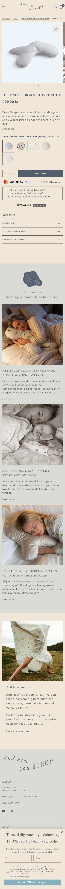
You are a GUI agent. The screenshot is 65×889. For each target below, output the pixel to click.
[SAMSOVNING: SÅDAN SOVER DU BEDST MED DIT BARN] (32, 434)
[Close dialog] (62, 832)
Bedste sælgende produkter (35, 18)
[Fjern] (5, 173)
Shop (15, 18)
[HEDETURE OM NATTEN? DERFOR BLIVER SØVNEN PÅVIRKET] (32, 334)
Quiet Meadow (33, 146)
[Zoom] (56, 29)
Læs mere (8, 128)
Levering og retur (13, 239)
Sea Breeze (8, 146)
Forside (6, 18)
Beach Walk (46, 146)
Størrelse (8, 215)
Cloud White (8, 158)
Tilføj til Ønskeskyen (52, 182)
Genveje (7, 827)
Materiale (8, 223)
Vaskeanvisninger (13, 231)
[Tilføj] (13, 173)
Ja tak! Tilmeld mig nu (32, 882)
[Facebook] (5, 811)
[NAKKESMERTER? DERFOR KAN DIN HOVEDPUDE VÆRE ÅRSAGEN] (32, 535)
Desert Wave (21, 146)
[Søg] (56, 7)
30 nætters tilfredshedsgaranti (27, 190)
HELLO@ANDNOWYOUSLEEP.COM (19, 796)
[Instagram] (13, 811)
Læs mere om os (18, 731)
